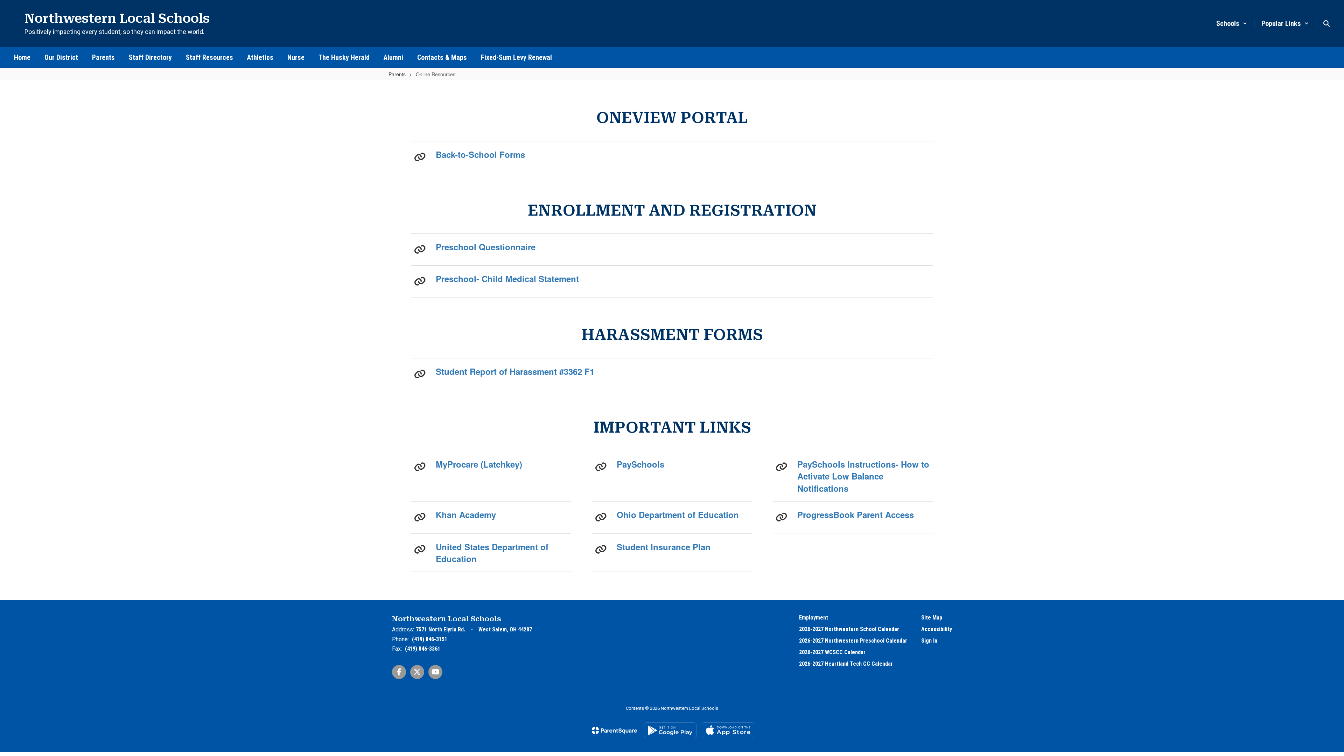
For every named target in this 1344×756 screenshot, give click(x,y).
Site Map (931, 617)
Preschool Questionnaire (486, 247)
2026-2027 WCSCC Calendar (832, 652)
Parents (397, 74)
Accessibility (936, 629)
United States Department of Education (492, 553)
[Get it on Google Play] (670, 730)
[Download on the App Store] (728, 730)
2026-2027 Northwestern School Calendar (849, 629)
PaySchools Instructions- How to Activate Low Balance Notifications (863, 476)
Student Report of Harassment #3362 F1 (515, 371)
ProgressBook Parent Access (855, 514)
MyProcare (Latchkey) (479, 464)
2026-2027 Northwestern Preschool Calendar (853, 640)
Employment (813, 617)
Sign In (929, 640)
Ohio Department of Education (678, 514)
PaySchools (640, 464)
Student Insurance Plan (663, 547)
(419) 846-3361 (422, 648)
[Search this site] (1326, 23)
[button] (1231, 23)
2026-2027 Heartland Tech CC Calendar (846, 663)
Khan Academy (466, 514)
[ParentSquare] (614, 730)
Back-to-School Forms (480, 154)
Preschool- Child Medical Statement (507, 279)
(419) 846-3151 (429, 639)
